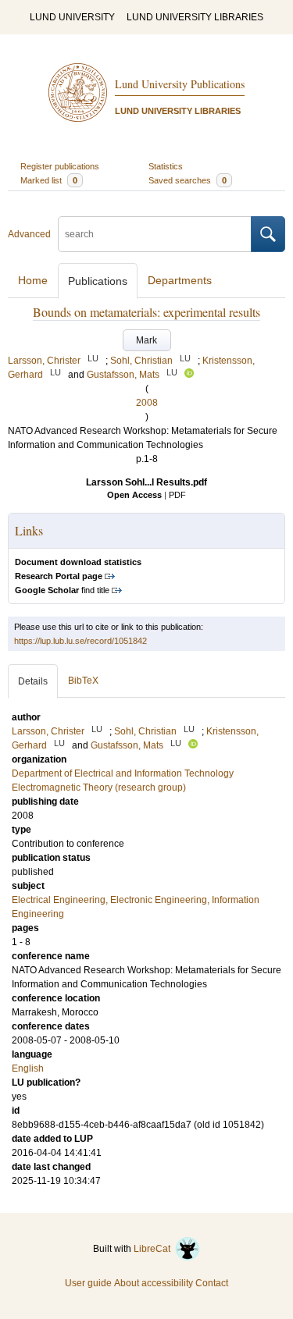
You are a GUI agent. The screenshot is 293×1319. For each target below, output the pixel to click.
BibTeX (83, 680)
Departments (180, 280)
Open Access (134, 495)
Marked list (48, 180)
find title (62, 590)
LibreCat (154, 1248)
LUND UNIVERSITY (72, 17)
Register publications (59, 166)
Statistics (165, 166)
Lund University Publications (180, 83)
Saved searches (187, 180)
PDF (177, 495)
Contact (211, 1283)
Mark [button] (146, 340)
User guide (88, 1283)
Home (33, 280)
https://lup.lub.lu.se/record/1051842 (80, 640)
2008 (147, 402)
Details (33, 681)
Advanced (29, 234)
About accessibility (153, 1283)
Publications (97, 281)
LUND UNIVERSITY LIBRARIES (195, 17)
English (28, 1068)
